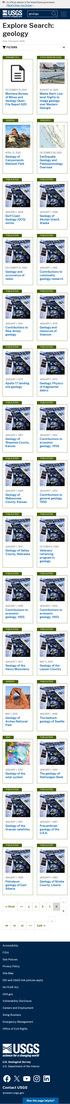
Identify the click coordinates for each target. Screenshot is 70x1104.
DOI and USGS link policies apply (23, 980)
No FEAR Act (10, 987)
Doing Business (12, 1015)
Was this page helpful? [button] (41, 1100)
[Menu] (63, 14)
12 (21, 925)
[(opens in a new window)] (7, 1078)
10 (5, 925)
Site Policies (10, 959)
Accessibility (10, 945)
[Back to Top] (58, 1092)
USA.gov (8, 994)
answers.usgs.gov (13, 1092)
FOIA (6, 952)
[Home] (12, 16)
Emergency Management (18, 1021)
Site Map (8, 973)
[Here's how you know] (35, 4)
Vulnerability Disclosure (17, 1001)
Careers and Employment (18, 1008)
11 (13, 925)
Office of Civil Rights (15, 1028)
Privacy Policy (11, 966)
